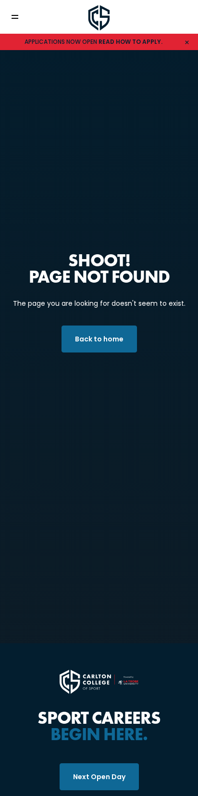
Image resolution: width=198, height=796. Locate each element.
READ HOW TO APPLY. (130, 42)
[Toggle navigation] (21, 17)
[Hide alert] (187, 42)
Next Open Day (99, 777)
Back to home (99, 339)
